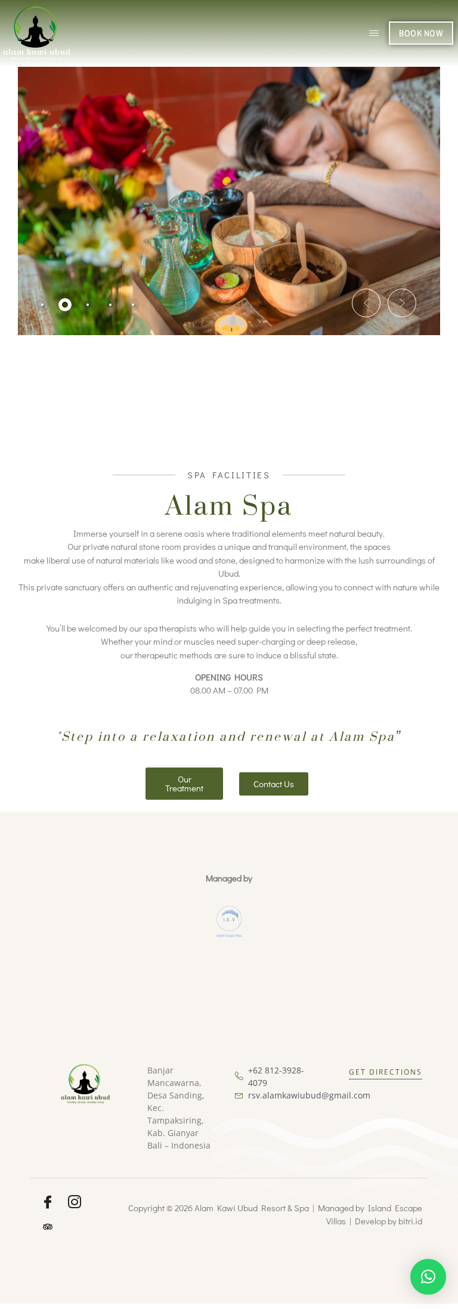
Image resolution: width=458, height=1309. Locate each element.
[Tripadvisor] (48, 1226)
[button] (366, 303)
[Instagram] (74, 1202)
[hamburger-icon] (373, 33)
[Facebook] (48, 1202)
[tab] (42, 304)
